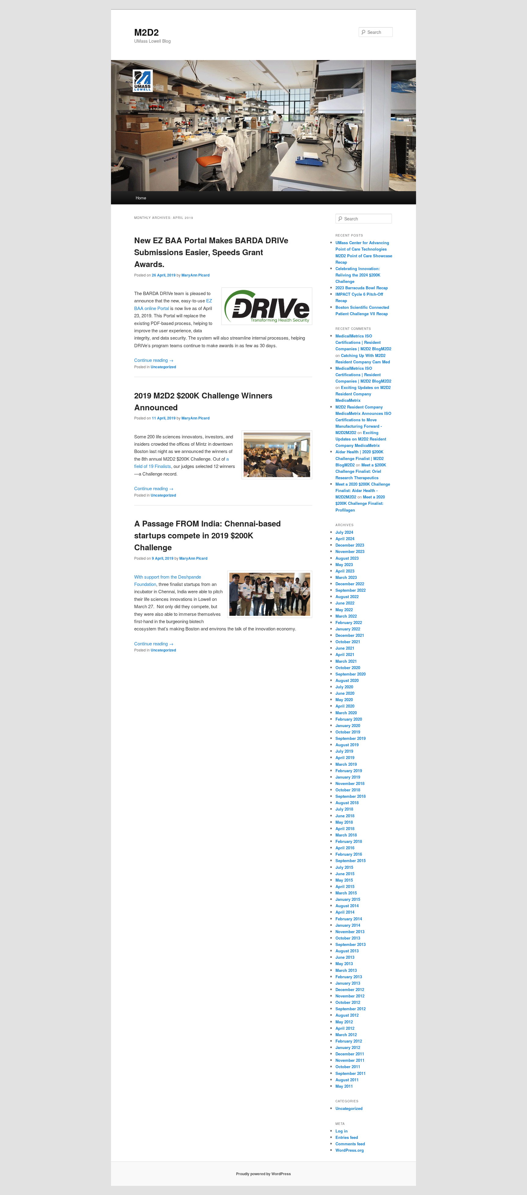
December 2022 (349, 584)
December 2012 (349, 989)
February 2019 (348, 770)
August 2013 (347, 951)
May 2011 (344, 1086)
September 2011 (350, 1073)
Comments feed (350, 1144)
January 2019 (347, 777)
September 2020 (350, 674)
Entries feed (346, 1137)
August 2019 (347, 744)
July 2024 (344, 532)
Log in (341, 1131)
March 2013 (346, 970)
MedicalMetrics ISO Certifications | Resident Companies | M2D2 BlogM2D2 (363, 342)
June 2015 (344, 873)
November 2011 (349, 1060)
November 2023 (349, 551)
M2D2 (146, 31)
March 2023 (346, 577)
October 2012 (347, 1002)
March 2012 (346, 1034)
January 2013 (347, 983)
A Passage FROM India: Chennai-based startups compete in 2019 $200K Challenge (207, 535)
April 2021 (344, 654)
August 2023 (347, 558)
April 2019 (344, 757)
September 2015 (350, 860)
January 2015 (347, 899)
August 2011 (347, 1080)
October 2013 (347, 938)
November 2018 (349, 783)
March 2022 (346, 616)
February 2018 (348, 841)
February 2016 (348, 854)
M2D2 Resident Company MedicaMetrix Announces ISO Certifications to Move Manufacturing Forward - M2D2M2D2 (363, 420)
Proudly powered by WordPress (263, 1173)
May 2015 (344, 880)
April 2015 (344, 886)
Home (141, 198)
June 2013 (344, 957)
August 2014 (347, 905)
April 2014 (344, 912)
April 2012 (344, 1028)
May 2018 (344, 822)
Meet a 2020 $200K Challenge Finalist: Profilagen (360, 503)
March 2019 (346, 764)
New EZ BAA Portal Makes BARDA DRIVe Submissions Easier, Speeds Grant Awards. (211, 251)
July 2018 (344, 809)
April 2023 (344, 571)
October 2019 (347, 732)
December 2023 (349, 545)
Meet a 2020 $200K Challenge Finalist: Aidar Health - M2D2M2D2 (362, 490)
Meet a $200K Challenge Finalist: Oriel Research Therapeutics (360, 471)
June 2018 (344, 816)
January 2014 (347, 925)
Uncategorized (163, 366)
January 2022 (347, 629)
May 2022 (344, 609)
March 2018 (346, 835)
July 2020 (344, 687)
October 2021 (347, 641)
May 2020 (344, 699)
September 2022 (350, 590)
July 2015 (344, 867)
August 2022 (347, 596)
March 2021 (346, 661)
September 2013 (350, 944)
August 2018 (347, 802)
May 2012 (344, 1022)
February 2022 (348, 622)
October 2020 (347, 667)
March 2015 (346, 893)
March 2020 (346, 712)
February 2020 (348, 719)
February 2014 (348, 919)
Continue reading (154, 360)
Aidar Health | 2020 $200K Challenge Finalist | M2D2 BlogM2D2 (359, 458)
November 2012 (349, 996)
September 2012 (350, 1008)
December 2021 (349, 635)
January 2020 (347, 725)
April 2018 (344, 828)
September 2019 (350, 738)
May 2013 (344, 963)
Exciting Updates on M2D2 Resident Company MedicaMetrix (363, 393)
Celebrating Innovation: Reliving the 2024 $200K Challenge (357, 275)
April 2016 (344, 848)
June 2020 (344, 693)
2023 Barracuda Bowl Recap (361, 288)
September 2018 (350, 796)
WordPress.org (349, 1150)
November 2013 (349, 931)
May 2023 (344, 564)
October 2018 (347, 790)
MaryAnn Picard (195, 275)
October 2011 (347, 1066)
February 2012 (348, 1041)
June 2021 (344, 648)
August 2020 (347, 680)
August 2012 (347, 1015)
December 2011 (349, 1054)
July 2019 (344, 751)
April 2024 (344, 538)
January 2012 (347, 1047)
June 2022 (344, 603)
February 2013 (348, 976)
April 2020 (344, 706)
